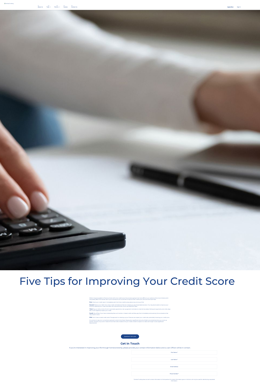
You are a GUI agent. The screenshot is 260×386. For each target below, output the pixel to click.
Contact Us (74, 6)
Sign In (239, 7)
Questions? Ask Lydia (130, 336)
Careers (65, 6)
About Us (40, 6)
